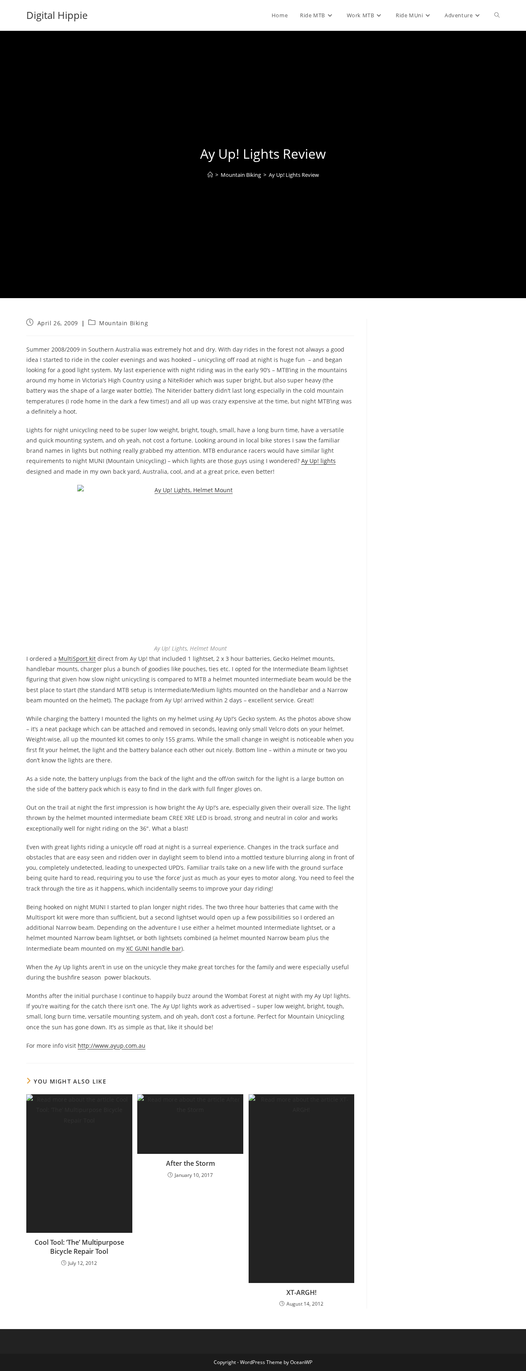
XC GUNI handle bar (153, 948)
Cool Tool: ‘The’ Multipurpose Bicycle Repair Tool (79, 1247)
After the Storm (190, 1163)
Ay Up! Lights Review (294, 174)
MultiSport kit (77, 658)
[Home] (210, 174)
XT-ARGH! (301, 1292)
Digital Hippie (57, 15)
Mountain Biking (123, 323)
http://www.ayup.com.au (111, 1045)
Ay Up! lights (318, 461)
